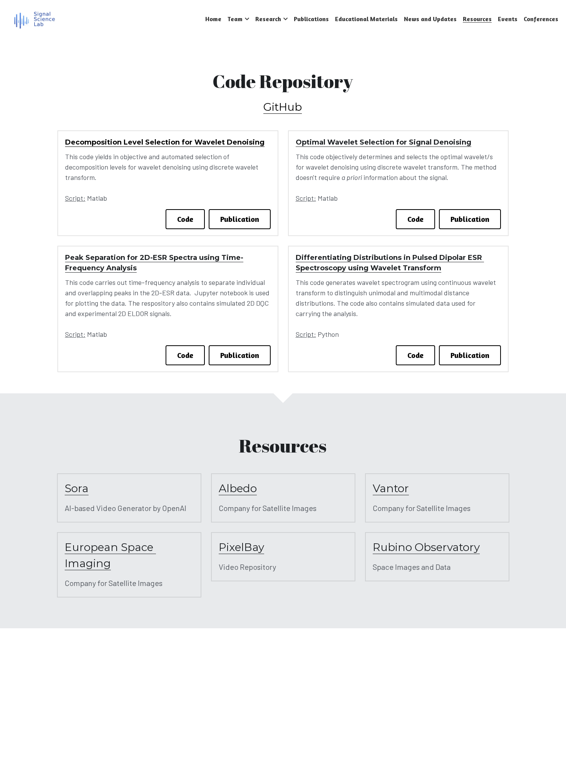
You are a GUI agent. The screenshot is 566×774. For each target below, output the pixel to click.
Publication (239, 219)
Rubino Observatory (426, 547)
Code (185, 219)
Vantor (391, 488)
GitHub (282, 106)
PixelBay (241, 547)
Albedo (238, 488)
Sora (77, 488)
